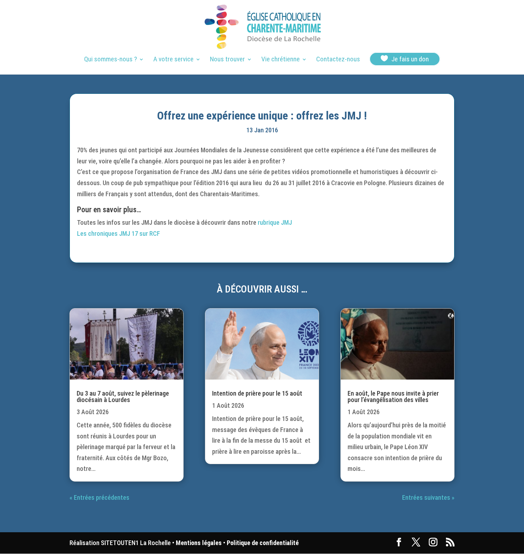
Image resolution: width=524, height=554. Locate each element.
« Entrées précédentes (99, 497)
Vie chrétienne (280, 60)
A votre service (173, 60)
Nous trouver (227, 60)
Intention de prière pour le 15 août (257, 393)
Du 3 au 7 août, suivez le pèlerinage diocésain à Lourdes (123, 396)
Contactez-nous (338, 60)
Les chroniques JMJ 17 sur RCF (118, 233)
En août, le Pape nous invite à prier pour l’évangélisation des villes (393, 396)
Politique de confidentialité (263, 543)
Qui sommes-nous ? (110, 60)
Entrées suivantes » (428, 497)
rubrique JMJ (275, 222)
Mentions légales (199, 543)
